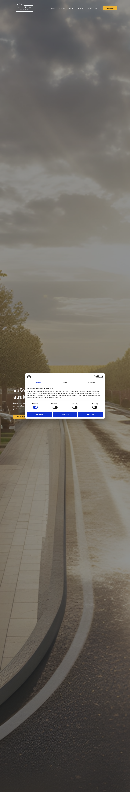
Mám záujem (110, 8)
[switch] (55, 407)
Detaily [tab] (65, 382)
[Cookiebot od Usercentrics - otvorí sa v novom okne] (95, 376)
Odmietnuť (39, 414)
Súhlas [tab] (38, 382)
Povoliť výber (65, 414)
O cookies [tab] (91, 382)
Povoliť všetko (90, 414)
